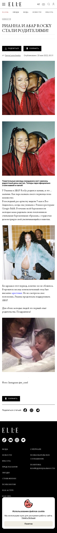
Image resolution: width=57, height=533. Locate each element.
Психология (9, 484)
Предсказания (9, 467)
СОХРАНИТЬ (34, 48)
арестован (17, 293)
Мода (25, 12)
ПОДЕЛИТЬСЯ (13, 48)
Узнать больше (28, 518)
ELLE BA (5, 12)
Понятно (29, 524)
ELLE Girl (6, 496)
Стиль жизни (9, 478)
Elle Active (8, 490)
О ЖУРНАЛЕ (35, 449)
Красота (49, 12)
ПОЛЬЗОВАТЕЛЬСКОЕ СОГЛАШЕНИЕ (40, 457)
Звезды (16, 12)
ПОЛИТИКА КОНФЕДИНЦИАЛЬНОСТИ (42, 466)
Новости (36, 12)
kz (38, 4)
